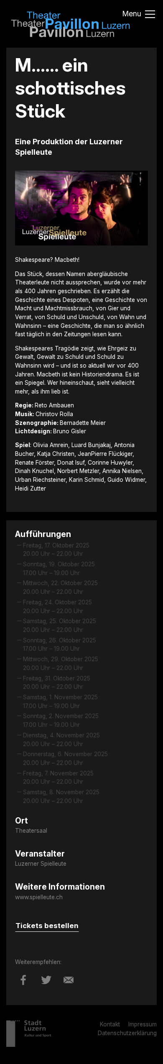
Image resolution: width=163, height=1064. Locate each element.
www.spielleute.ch (39, 897)
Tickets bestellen (47, 925)
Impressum (142, 1024)
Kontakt (110, 1024)
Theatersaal (31, 830)
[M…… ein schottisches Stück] (23, 986)
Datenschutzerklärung (127, 1033)
